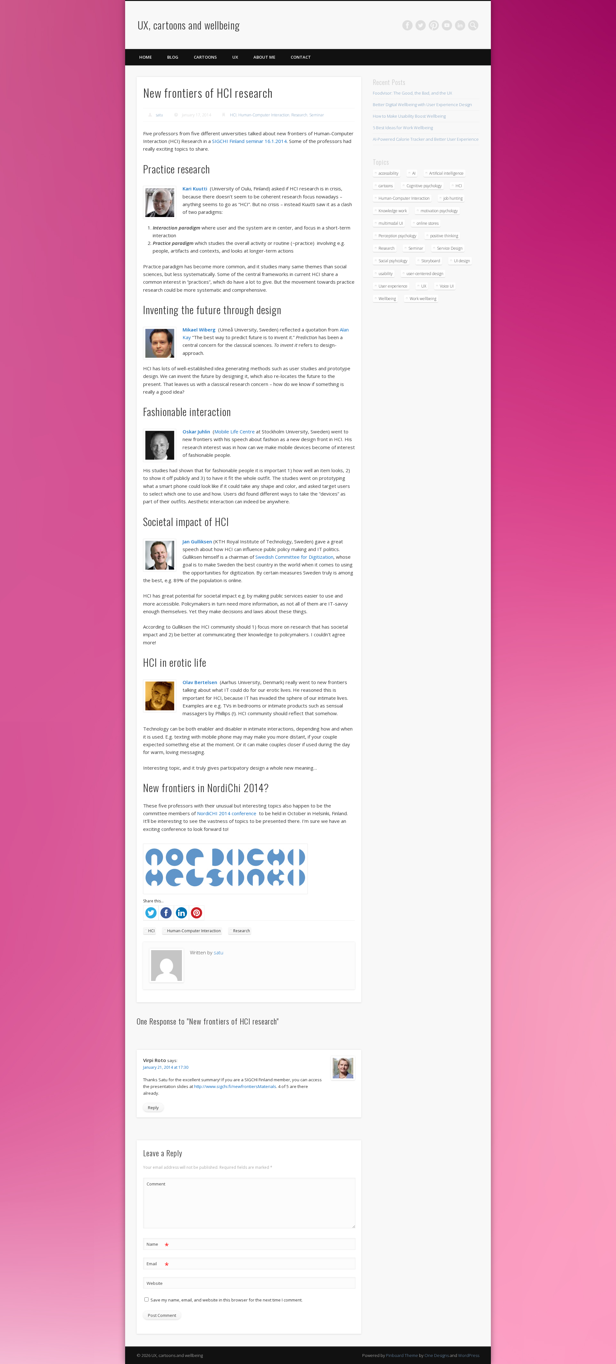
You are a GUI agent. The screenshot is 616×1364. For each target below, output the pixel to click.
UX (235, 57)
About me (264, 57)
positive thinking (444, 235)
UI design (462, 261)
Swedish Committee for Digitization (294, 557)
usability (386, 273)
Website (155, 1283)
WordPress (468, 1355)
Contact (301, 57)
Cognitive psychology (424, 185)
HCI (233, 115)
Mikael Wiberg (199, 329)
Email (158, 1264)
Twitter (420, 25)
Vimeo (447, 25)
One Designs (436, 1355)
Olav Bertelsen (200, 682)
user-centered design (424, 273)
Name (158, 1245)
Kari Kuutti (195, 188)
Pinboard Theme (402, 1355)
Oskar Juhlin (196, 431)
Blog (172, 57)
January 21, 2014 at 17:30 (165, 1067)
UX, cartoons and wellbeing (189, 24)
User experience (393, 286)
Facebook (407, 25)
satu (159, 115)
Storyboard (430, 261)
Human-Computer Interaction (263, 115)
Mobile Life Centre (234, 431)
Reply (153, 1107)
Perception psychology (397, 235)
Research (299, 115)
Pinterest (434, 25)
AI (413, 173)
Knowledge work (393, 210)
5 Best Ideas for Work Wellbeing (403, 127)
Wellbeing (387, 298)
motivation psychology (439, 210)
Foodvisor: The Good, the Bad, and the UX (412, 93)
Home (145, 57)
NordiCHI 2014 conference (226, 813)
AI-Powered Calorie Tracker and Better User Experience (426, 139)
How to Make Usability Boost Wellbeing (409, 116)
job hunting (453, 198)
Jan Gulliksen (197, 541)
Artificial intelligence (446, 173)
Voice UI (447, 286)
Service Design (450, 248)
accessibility (388, 173)
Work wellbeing (423, 298)
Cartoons (205, 57)
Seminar (316, 115)
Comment (156, 1184)
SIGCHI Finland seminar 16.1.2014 (249, 141)
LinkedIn (460, 25)
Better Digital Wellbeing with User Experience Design (422, 104)
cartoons (386, 185)
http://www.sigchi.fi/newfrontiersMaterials (235, 1086)
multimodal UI (391, 223)
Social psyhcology (393, 261)
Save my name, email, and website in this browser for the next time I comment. (226, 1300)
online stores (428, 223)
